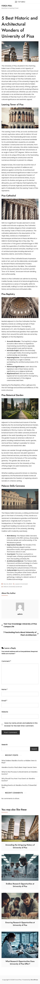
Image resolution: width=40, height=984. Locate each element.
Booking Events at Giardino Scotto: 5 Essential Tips (19, 786)
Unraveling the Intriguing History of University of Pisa (20, 846)
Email (4, 701)
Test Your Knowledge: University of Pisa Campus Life (20, 625)
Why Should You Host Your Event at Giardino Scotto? (18, 779)
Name (5, 689)
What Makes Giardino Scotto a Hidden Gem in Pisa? (19, 761)
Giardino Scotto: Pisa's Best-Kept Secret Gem (19, 767)
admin (20, 614)
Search (4, 745)
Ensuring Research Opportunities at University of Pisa (20, 923)
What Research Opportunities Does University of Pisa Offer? (20, 962)
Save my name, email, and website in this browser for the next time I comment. (21, 724)
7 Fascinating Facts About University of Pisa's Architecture (19, 633)
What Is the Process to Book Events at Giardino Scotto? (19, 773)
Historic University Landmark (12, 587)
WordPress (34, 980)
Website (5, 712)
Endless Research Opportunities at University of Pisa (20, 885)
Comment (6, 661)
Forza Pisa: (7, 5)
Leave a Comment (21, 584)
